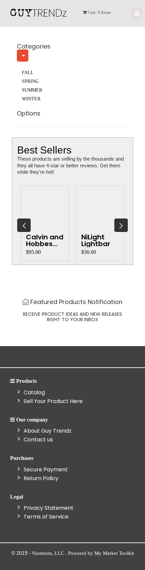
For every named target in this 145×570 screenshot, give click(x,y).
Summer (32, 90)
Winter (31, 98)
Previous (24, 225)
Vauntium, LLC (48, 553)
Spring (30, 81)
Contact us (37, 439)
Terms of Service (45, 517)
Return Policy (40, 478)
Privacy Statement (48, 508)
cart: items (99, 12)
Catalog (33, 392)
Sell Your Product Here (52, 401)
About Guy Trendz (46, 431)
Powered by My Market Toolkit (101, 553)
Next (121, 225)
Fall (28, 72)
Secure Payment (45, 469)
